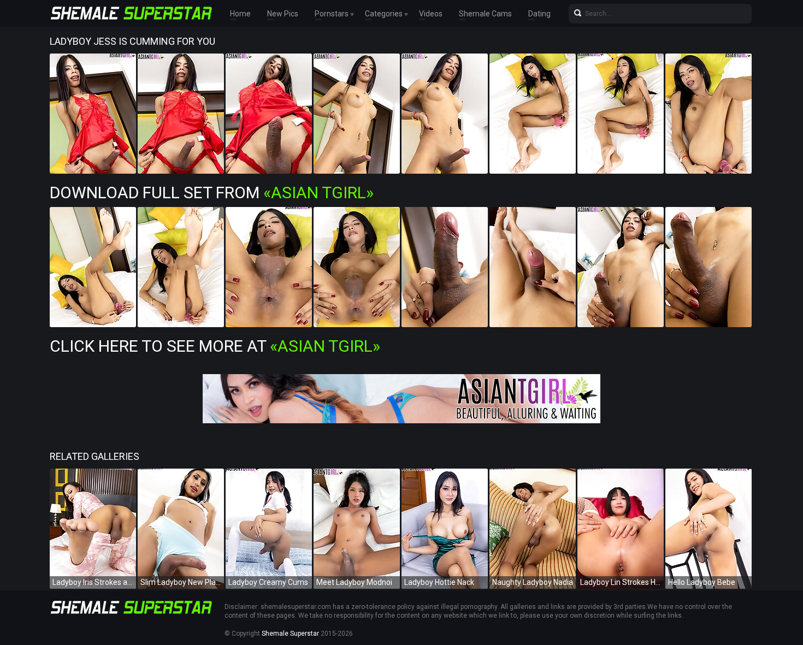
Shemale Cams (485, 13)
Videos (430, 13)
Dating (539, 13)
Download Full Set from (212, 192)
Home (240, 13)
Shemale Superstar (290, 633)
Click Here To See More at (215, 346)
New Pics (282, 13)
